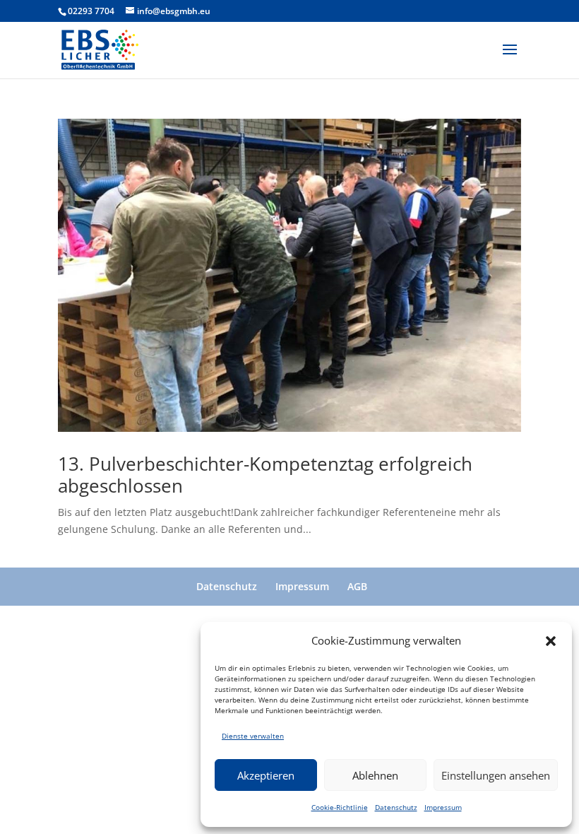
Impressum (443, 807)
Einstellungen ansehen (495, 775)
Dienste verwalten (253, 736)
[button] (551, 641)
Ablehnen (375, 775)
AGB (357, 586)
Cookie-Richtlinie (339, 807)
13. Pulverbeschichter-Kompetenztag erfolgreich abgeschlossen (265, 474)
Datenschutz (396, 807)
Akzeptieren (265, 775)
